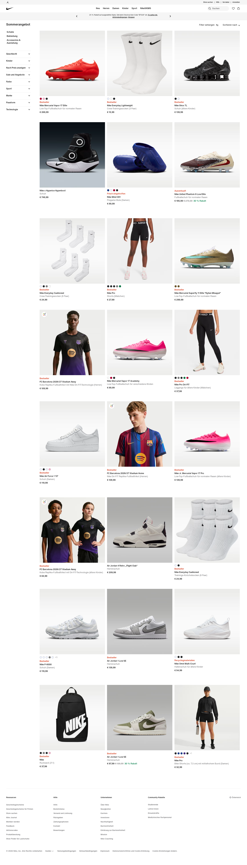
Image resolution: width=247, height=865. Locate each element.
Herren (106, 8)
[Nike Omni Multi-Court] (207, 621)
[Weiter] (170, 16)
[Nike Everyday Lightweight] (139, 63)
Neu (98, 8)
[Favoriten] (233, 8)
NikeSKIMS (145, 8)
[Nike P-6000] (72, 621)
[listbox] (231, 25)
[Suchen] (209, 8)
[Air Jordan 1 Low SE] (139, 621)
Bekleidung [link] (12, 36)
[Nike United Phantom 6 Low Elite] (207, 155)
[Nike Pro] (139, 251)
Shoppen (131, 17)
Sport (134, 8)
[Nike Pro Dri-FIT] (207, 342)
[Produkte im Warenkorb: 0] (238, 8)
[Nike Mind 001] (139, 155)
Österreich (236, 797)
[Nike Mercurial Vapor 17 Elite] (72, 63)
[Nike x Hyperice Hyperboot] (72, 155)
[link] (44, 314)
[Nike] (72, 717)
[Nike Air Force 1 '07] (72, 434)
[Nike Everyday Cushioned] (72, 251)
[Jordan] (7, 2)
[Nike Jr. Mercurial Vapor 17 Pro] (207, 434)
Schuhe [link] (10, 32)
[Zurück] (76, 16)
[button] (18, 54)
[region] (16, 73)
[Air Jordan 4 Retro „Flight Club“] (139, 530)
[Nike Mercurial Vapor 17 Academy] (139, 342)
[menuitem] (220, 2)
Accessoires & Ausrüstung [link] (13, 41)
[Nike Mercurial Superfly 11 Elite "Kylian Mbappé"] (207, 251)
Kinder (125, 8)
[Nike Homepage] (10, 8)
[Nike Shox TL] (207, 63)
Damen (115, 8)
